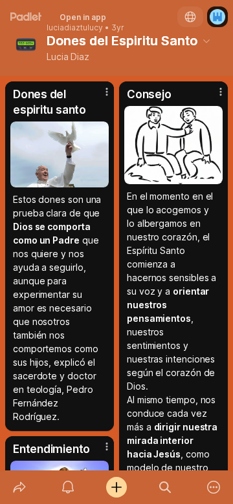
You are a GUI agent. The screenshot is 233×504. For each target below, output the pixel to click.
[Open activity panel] (67, 487)
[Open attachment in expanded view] (59, 154)
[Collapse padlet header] (206, 41)
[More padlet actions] (213, 487)
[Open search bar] (165, 487)
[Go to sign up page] (217, 16)
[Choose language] (190, 16)
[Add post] (116, 487)
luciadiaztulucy (75, 27)
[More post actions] (98, 96)
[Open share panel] (19, 487)
